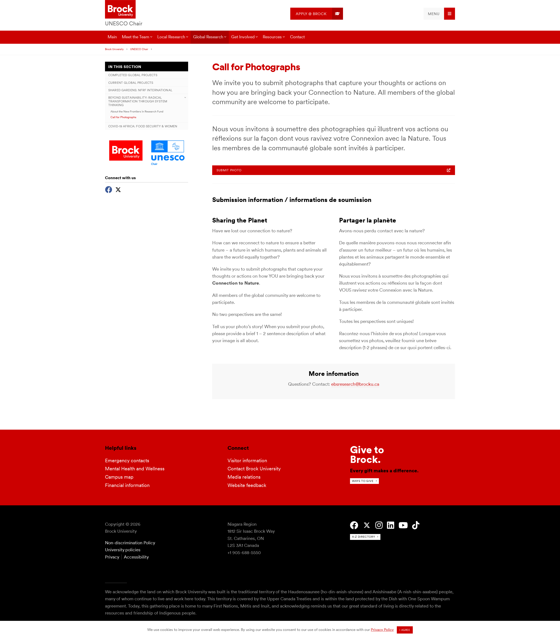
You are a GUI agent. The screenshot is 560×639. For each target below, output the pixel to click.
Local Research (171, 36)
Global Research (208, 36)
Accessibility (136, 557)
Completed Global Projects (133, 75)
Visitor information (247, 460)
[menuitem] (316, 14)
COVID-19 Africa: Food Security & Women (142, 126)
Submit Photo (229, 170)
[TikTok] (415, 525)
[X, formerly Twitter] (118, 189)
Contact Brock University (254, 468)
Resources (272, 36)
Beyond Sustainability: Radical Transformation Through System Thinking (137, 101)
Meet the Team (135, 36)
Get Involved (243, 36)
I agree (404, 630)
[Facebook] (108, 189)
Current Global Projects (130, 82)
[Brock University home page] (120, 9)
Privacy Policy (382, 629)
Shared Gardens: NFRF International (140, 90)
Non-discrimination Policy (130, 542)
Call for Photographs (123, 117)
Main (112, 36)
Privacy (112, 557)
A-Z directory (363, 536)
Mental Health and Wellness (134, 468)
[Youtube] (403, 525)
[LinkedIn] (390, 525)
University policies (122, 549)
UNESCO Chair (123, 23)
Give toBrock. (367, 454)
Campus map (119, 477)
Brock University (114, 49)
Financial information (127, 485)
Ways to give (363, 481)
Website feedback (247, 485)
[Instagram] (379, 525)
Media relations (244, 477)
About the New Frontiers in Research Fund (136, 111)
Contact (297, 36)
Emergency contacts (127, 460)
